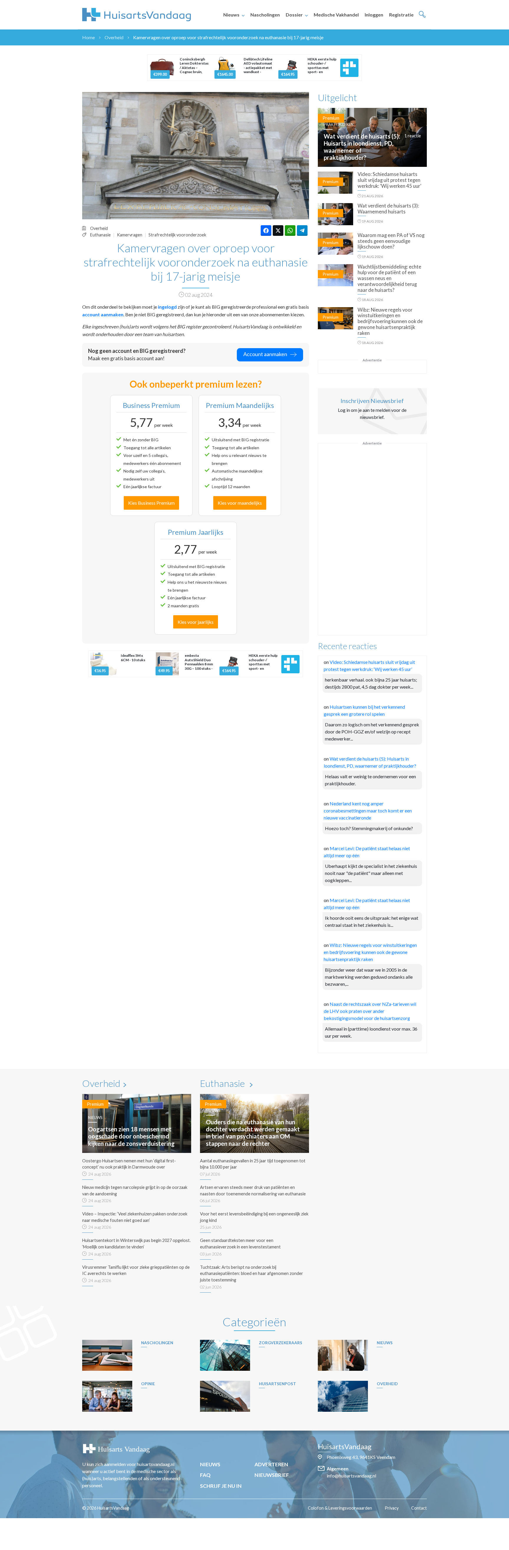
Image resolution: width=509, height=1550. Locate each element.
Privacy (392, 1507)
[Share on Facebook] (266, 230)
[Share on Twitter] (278, 230)
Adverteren (271, 1464)
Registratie (401, 14)
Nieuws (231, 14)
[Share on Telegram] (302, 230)
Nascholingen (265, 14)
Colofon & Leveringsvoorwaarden (340, 1507)
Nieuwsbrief (271, 1475)
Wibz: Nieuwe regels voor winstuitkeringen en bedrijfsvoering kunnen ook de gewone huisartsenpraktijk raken (370, 952)
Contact (419, 1507)
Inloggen (374, 14)
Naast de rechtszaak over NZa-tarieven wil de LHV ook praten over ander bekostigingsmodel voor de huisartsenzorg (370, 1011)
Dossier (294, 14)
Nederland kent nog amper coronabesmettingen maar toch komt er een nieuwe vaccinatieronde (368, 810)
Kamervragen (129, 234)
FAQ (205, 1475)
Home (88, 37)
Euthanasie (100, 234)
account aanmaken (102, 314)
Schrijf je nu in (221, 1486)
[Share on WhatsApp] (290, 230)
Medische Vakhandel (336, 14)
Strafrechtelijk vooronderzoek (177, 234)
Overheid (114, 37)
